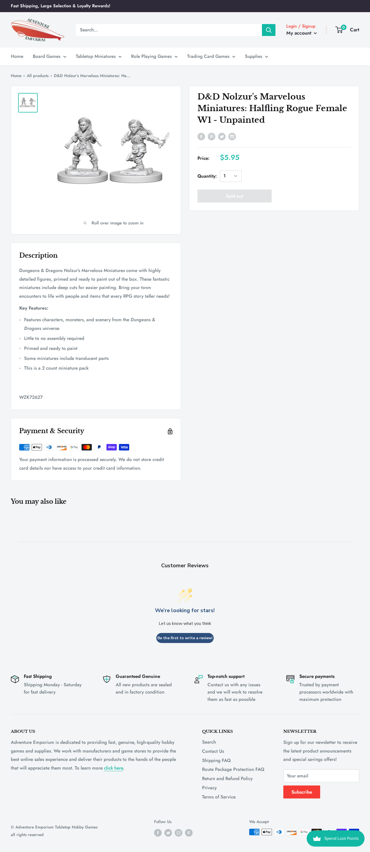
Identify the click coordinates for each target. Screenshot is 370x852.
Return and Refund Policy (227, 778)
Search (209, 742)
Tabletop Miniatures (96, 56)
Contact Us (213, 751)
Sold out (234, 196)
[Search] (268, 30)
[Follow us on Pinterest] (189, 833)
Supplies (253, 56)
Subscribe (301, 792)
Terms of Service (219, 797)
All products (37, 76)
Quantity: (207, 176)
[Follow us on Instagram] (178, 833)
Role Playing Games (151, 56)
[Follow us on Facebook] (158, 833)
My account (299, 33)
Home (17, 56)
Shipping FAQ (216, 760)
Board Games (46, 56)
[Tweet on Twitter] (222, 136)
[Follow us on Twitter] (168, 833)
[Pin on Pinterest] (211, 136)
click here (113, 768)
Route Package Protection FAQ (233, 769)
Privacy (209, 787)
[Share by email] (232, 136)
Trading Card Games (208, 56)
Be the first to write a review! (185, 638)
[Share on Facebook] (201, 136)
